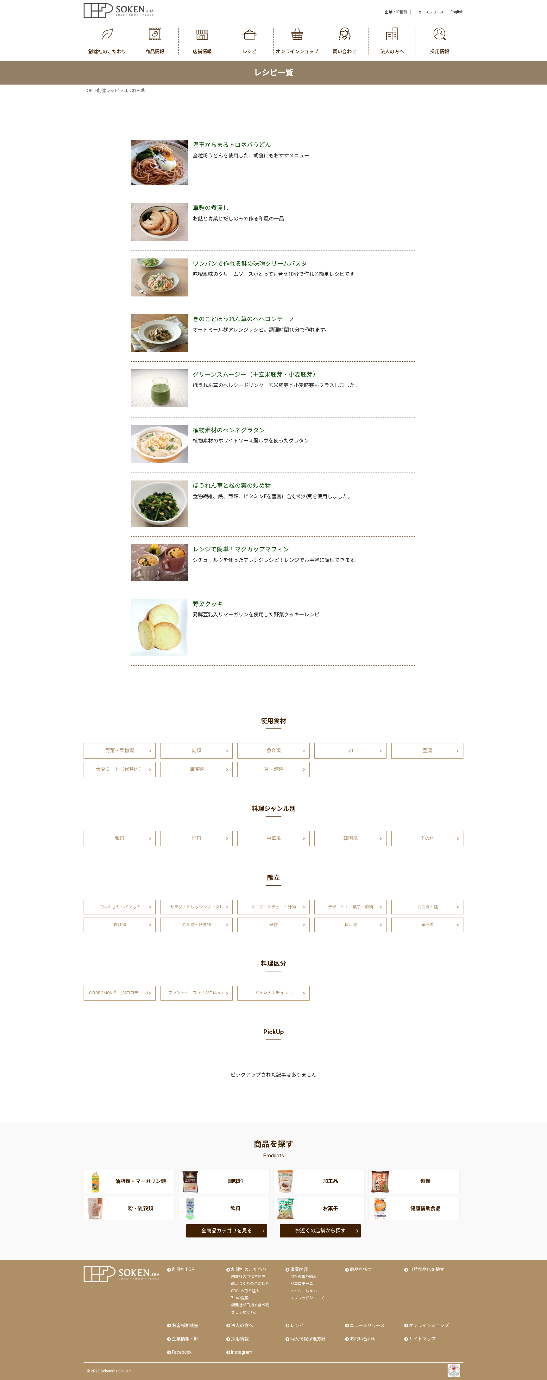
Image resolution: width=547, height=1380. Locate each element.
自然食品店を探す (426, 1269)
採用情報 (240, 1338)
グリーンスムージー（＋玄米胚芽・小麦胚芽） (256, 374)
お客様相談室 (185, 1325)
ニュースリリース (429, 12)
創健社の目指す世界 (248, 1277)
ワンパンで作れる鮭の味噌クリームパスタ (250, 263)
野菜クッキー (211, 604)
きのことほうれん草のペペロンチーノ (244, 319)
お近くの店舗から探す (320, 1231)
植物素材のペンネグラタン (229, 430)
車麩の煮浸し (211, 208)
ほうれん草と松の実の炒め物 (232, 485)
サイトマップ (422, 1338)
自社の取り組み (303, 1277)
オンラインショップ (429, 1325)
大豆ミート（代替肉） (119, 769)
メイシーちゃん (303, 1291)
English (456, 12)
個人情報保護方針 (308, 1338)
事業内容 (299, 1269)
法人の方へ (242, 1325)
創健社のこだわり (249, 1269)
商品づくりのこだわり (250, 1283)
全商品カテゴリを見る (226, 1231)
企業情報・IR (185, 1338)
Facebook (182, 1352)
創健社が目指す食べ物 (250, 1305)
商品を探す (361, 1269)
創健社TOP (183, 1269)
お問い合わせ (363, 1338)
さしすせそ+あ (243, 1312)
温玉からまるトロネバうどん (232, 145)
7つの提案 (239, 1298)
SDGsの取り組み (245, 1291)
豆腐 (427, 751)
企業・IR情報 (396, 12)
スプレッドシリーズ (307, 1298)
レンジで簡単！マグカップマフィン (241, 549)
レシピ (297, 1325)
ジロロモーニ (301, 1283)
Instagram (241, 1352)
